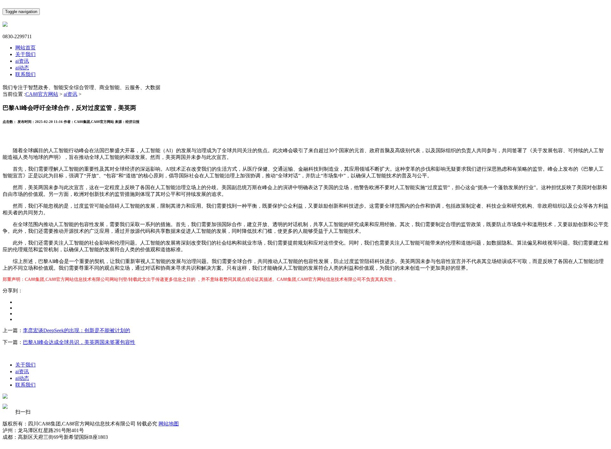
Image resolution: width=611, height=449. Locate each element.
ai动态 (22, 67)
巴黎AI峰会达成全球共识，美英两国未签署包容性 (79, 342)
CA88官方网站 (41, 94)
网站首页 (25, 47)
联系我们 (25, 74)
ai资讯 (22, 61)
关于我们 (25, 54)
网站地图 (168, 423)
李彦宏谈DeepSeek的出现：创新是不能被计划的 (76, 330)
